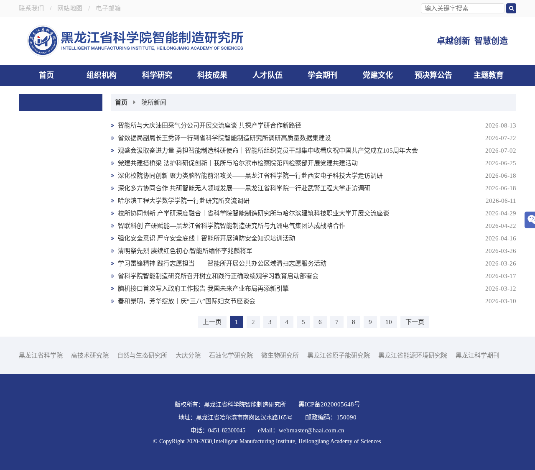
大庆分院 (188, 355)
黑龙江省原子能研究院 (338, 355)
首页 (46, 75)
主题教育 (489, 75)
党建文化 (378, 75)
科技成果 (212, 75)
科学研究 (157, 75)
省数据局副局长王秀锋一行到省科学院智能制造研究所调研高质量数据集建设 (316, 138)
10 (388, 322)
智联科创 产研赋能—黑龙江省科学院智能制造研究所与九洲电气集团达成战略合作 (316, 225)
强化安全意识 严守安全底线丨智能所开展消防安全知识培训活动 (316, 238)
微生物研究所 (280, 355)
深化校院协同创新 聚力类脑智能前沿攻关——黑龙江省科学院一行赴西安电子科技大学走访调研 (316, 175)
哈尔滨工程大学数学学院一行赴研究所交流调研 (316, 200)
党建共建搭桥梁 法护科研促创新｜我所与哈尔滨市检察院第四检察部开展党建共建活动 (316, 163)
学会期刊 (323, 75)
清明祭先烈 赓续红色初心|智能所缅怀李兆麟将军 (316, 251)
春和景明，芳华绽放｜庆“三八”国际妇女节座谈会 (316, 301)
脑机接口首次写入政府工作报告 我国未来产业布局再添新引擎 (316, 288)
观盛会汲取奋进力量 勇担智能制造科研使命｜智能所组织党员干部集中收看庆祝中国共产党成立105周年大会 (316, 150)
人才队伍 (267, 75)
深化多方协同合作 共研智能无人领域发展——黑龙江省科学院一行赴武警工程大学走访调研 (316, 188)
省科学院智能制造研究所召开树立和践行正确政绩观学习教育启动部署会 (316, 276)
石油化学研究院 (231, 355)
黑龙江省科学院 (41, 355)
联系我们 (31, 8)
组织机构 (102, 75)
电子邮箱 (108, 8)
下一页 (414, 322)
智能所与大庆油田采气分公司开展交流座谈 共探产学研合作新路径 (316, 125)
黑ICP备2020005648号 (329, 404)
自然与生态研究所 (142, 355)
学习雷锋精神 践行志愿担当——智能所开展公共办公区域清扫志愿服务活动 (316, 263)
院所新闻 (153, 102)
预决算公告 (433, 75)
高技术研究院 (90, 355)
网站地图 (69, 8)
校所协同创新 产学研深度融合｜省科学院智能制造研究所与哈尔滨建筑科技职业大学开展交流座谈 (316, 213)
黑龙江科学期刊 (477, 355)
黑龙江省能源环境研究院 (412, 355)
